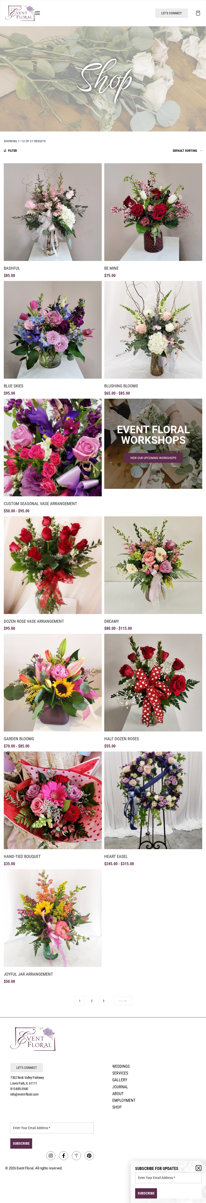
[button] (198, 1168)
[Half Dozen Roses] (153, 682)
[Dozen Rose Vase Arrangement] (53, 565)
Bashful (12, 268)
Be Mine (111, 268)
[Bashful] (53, 212)
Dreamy (111, 621)
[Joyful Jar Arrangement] (53, 918)
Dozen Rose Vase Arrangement (34, 621)
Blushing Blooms (121, 385)
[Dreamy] (153, 565)
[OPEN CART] (198, 13)
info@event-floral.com (24, 1094)
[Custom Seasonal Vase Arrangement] (53, 447)
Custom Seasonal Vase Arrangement (40, 503)
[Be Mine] (153, 212)
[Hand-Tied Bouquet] (53, 800)
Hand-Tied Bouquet (22, 856)
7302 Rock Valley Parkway (27, 1078)
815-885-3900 (19, 1089)
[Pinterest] (89, 1155)
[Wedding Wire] (76, 1155)
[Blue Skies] (53, 330)
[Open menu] (37, 13)
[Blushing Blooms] (153, 330)
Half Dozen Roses (121, 738)
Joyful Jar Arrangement (28, 974)
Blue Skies (13, 385)
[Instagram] (50, 1155)
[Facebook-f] (63, 1155)
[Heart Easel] (153, 800)
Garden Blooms (19, 738)
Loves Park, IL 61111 (23, 1083)
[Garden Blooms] (53, 682)
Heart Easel (116, 856)
